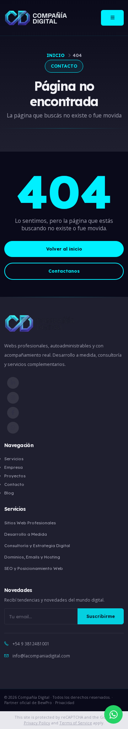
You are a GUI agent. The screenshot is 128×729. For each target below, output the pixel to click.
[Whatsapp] (13, 428)
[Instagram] (13, 398)
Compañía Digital (33, 697)
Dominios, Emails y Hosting (32, 557)
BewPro (45, 702)
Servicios (13, 458)
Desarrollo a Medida (25, 534)
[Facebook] (13, 413)
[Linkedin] (13, 383)
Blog (9, 492)
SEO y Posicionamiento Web (33, 568)
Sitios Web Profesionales (30, 522)
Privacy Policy (37, 722)
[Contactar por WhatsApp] (113, 714)
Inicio (56, 55)
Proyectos (15, 475)
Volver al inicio (64, 249)
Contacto (14, 484)
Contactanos (64, 271)
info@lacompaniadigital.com (41, 656)
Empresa (13, 467)
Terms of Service (75, 722)
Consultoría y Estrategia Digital (37, 545)
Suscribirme (100, 616)
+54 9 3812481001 (30, 643)
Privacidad (64, 702)
